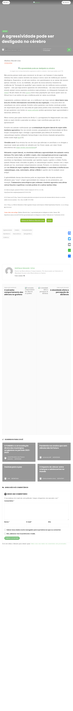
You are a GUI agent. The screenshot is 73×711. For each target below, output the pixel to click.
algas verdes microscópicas (26, 147)
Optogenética (28, 234)
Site (49, 522)
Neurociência (17, 234)
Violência (6, 237)
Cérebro (17, 230)
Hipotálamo (6, 234)
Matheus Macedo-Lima (13, 50)
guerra (28, 92)
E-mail (29, 522)
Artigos (5, 31)
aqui (19, 137)
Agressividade (7, 230)
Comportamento (27, 230)
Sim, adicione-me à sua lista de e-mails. (20, 534)
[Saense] (36, 2)
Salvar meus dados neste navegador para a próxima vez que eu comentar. (34, 530)
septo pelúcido (33, 110)
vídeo (6, 92)
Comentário (9, 501)
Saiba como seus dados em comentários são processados (48, 544)
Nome (7, 522)
